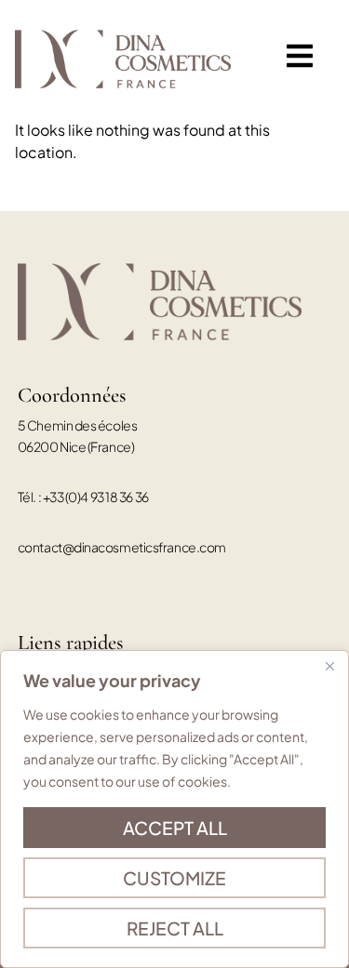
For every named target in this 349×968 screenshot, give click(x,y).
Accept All (175, 827)
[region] (174, 809)
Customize (174, 878)
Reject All (175, 928)
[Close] (329, 666)
